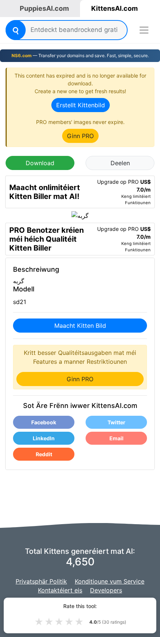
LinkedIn (44, 438)
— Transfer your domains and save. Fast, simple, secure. (80, 55)
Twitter (116, 422)
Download (40, 163)
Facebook (43, 422)
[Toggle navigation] (144, 30)
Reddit (44, 454)
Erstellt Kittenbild (80, 105)
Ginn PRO (80, 136)
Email (116, 438)
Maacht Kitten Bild (80, 325)
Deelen (120, 163)
